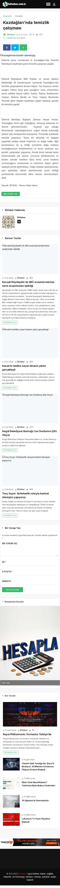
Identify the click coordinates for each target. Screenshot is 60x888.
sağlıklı (50, 873)
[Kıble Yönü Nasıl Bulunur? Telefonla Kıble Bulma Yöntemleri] (11, 783)
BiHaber (11, 34)
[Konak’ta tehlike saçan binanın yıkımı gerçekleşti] (30, 343)
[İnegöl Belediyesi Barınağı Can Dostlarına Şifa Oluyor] (30, 408)
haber (43, 873)
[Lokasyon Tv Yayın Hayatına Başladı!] (11, 819)
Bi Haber (22, 873)
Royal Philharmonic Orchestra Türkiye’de (27, 734)
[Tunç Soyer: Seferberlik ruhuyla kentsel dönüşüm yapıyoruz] (30, 470)
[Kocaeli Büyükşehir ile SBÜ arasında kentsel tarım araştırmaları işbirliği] (30, 259)
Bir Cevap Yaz (11, 194)
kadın (53, 876)
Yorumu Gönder (12, 590)
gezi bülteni (33, 873)
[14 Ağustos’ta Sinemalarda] (11, 801)
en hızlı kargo (18, 876)
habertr (30, 879)
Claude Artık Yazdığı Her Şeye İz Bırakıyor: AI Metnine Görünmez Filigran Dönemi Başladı (38, 766)
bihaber (29, 876)
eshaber (46, 876)
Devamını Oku (9, 322)
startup (37, 876)
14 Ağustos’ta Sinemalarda (35, 800)
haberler (7, 876)
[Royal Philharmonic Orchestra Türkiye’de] (30, 714)
